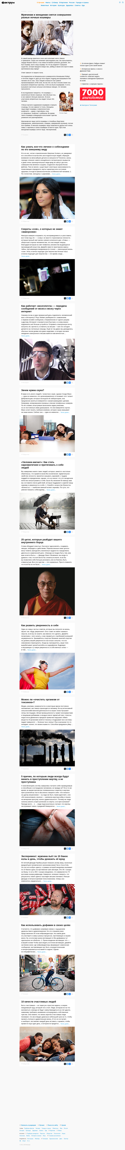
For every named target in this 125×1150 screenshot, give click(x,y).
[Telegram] (67, 135)
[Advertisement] (34, 1082)
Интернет (26, 382)
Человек (24, 11)
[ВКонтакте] (70, 135)
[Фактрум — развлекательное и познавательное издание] (8, 3)
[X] (65, 135)
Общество (26, 221)
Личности (26, 617)
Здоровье (26, 768)
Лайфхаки (26, 692)
